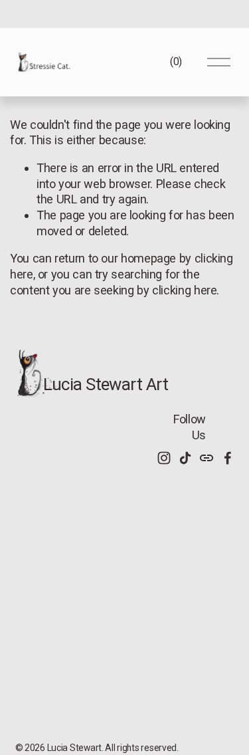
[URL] (206, 458)
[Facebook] (227, 458)
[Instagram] (164, 458)
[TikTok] (185, 458)
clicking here (184, 290)
